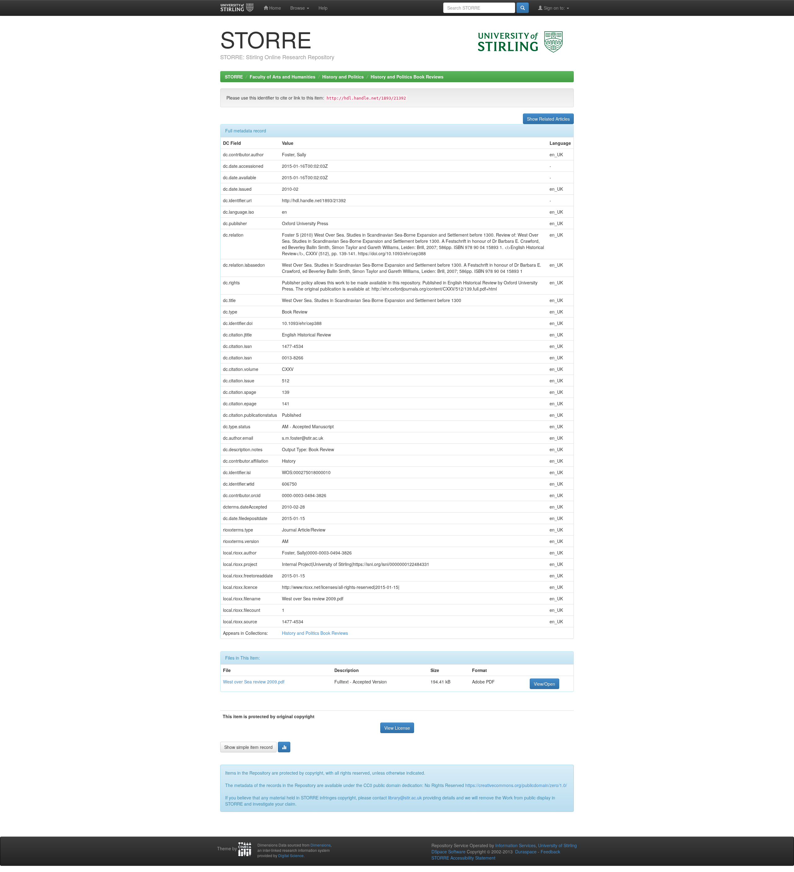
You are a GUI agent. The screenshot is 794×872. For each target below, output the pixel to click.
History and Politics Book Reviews (407, 76)
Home (274, 8)
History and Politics (343, 76)
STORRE (234, 76)
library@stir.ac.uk (405, 797)
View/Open (544, 684)
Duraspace (526, 851)
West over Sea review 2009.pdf (253, 681)
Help (323, 8)
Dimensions (320, 845)
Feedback (550, 851)
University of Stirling (557, 845)
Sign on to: (554, 8)
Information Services (515, 845)
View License (397, 728)
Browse (298, 8)
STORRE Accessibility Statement (463, 858)
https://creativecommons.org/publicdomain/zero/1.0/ (516, 785)
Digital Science (291, 855)
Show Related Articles (548, 119)
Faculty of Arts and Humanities (282, 76)
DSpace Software (448, 851)
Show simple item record (248, 747)
